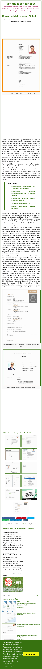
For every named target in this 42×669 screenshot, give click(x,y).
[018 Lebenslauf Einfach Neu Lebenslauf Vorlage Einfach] (21, 514)
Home (4, 13)
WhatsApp (6, 520)
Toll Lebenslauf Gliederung (20, 203)
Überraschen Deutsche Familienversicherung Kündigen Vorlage (23, 193)
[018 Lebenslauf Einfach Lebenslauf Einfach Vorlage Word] (29, 447)
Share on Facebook (9, 518)
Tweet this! (30, 518)
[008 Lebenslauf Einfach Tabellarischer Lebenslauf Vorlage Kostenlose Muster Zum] (29, 460)
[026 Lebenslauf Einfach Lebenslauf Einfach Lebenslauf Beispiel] (13, 473)
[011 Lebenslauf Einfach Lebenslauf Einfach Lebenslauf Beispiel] (13, 460)
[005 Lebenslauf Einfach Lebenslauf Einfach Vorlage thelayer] (13, 447)
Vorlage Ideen (10, 13)
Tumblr (25, 520)
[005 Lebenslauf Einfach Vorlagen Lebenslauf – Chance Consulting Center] (13, 487)
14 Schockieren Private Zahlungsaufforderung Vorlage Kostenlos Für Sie (26, 603)
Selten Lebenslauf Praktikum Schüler (28, 624)
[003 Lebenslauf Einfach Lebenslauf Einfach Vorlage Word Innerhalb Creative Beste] (29, 473)
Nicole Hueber (23, 523)
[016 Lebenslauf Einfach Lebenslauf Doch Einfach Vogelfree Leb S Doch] (29, 500)
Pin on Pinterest (21, 518)
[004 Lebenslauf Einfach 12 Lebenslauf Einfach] (29, 487)
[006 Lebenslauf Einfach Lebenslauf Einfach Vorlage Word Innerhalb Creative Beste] (13, 500)
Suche (36, 595)
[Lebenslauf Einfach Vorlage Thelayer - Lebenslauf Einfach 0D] (21, 92)
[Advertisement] (21, 30)
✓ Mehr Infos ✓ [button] (8, 666)
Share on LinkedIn (16, 520)
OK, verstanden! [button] (31, 654)
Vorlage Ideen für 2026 (21, 3)
